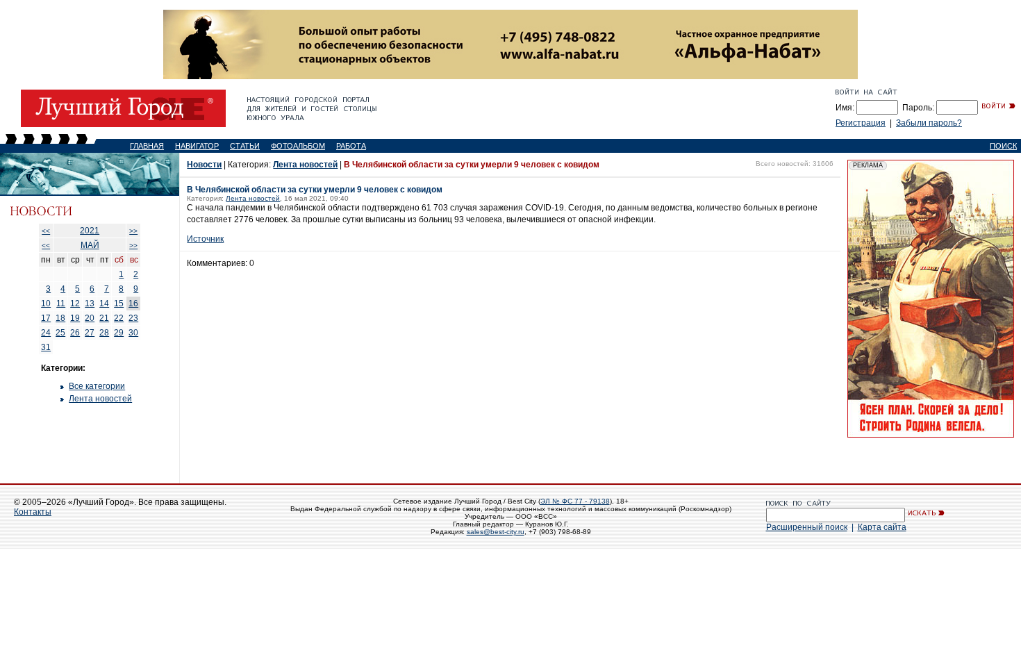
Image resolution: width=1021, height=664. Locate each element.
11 (60, 303)
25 (60, 333)
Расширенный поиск (806, 527)
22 (119, 318)
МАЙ (90, 245)
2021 (89, 230)
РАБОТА (351, 146)
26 (75, 333)
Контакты (32, 512)
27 (89, 333)
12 (75, 303)
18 (60, 318)
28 (104, 333)
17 (46, 318)
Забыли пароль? (929, 123)
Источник (205, 239)
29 (119, 333)
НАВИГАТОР (197, 146)
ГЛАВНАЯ (147, 146)
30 (133, 333)
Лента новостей (100, 399)
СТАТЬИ (245, 146)
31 (46, 347)
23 (133, 318)
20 (89, 318)
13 (89, 303)
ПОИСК (1003, 146)
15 (119, 303)
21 (104, 318)
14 (104, 303)
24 (46, 333)
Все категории (97, 386)
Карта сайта (882, 527)
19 (75, 318)
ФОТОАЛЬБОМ (298, 146)
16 (133, 303)
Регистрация (861, 123)
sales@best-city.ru (495, 532)
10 (46, 303)
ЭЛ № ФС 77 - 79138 (575, 501)
